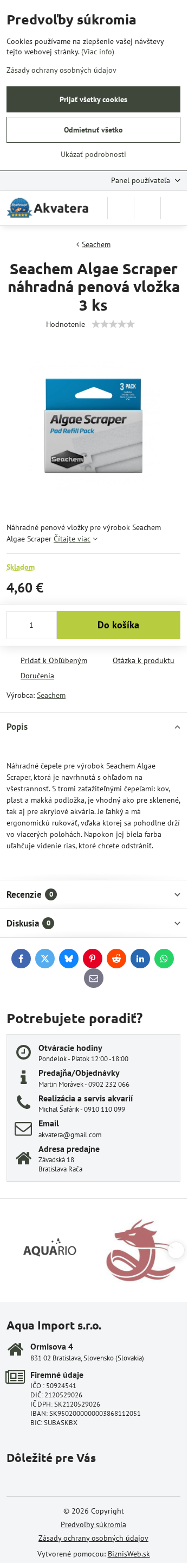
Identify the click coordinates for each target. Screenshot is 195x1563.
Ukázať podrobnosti (93, 154)
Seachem (51, 695)
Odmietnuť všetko (93, 130)
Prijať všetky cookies (93, 99)
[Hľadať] (121, 208)
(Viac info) (97, 51)
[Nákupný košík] (147, 208)
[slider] (113, 324)
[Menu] (174, 208)
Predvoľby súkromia (93, 1524)
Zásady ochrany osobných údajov (93, 1538)
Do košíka (118, 625)
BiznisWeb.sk (129, 1554)
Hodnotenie (65, 324)
